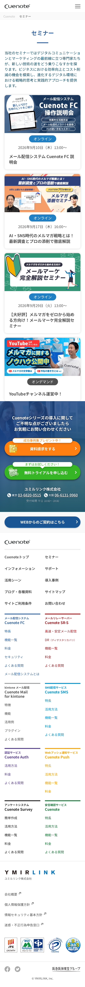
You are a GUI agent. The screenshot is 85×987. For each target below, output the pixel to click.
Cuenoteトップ (17, 556)
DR (60, 639)
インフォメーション (20, 568)
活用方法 (51, 709)
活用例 (9, 722)
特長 (8, 631)
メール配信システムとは (22, 674)
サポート (51, 568)
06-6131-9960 (66, 495)
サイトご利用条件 (18, 603)
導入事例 (51, 580)
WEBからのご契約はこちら (42, 522)
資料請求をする (42, 446)
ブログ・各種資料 (18, 591)
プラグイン (12, 730)
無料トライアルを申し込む (46, 470)
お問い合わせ (55, 603)
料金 (8, 648)
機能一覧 (11, 639)
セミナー (51, 556)
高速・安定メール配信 (61, 631)
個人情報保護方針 (17, 904)
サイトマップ (55, 591)
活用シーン (13, 580)
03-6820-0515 (29, 495)
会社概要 (11, 894)
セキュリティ (14, 657)
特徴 (8, 704)
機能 (8, 713)
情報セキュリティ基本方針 (23, 914)
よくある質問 (14, 665)
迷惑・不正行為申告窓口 (22, 925)
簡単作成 (11, 818)
